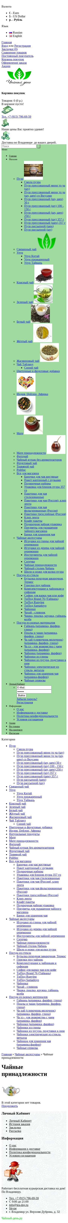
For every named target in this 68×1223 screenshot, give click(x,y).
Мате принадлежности (23, 840)
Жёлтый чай (17, 813)
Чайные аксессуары (21, 919)
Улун (12, 790)
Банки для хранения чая (32, 915)
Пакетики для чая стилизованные (38, 878)
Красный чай (17, 803)
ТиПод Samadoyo (28, 980)
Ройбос (13, 857)
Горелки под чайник (30, 959)
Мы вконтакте (15, 730)
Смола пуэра (25, 749)
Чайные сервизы (27, 1047)
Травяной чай (18, 854)
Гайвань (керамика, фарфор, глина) (39, 1000)
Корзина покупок (13, 59)
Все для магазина (20, 861)
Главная (7, 42)
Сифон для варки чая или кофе (36, 969)
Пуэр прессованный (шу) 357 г (36, 773)
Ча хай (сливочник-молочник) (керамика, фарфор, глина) (36, 1012)
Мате (12, 837)
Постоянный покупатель (17, 56)
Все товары (14, 726)
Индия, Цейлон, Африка (25, 830)
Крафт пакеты (26, 902)
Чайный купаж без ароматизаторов (31, 847)
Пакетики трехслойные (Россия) (37, 895)
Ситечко (22, 939)
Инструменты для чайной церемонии (41, 935)
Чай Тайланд (17, 820)
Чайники (22, 983)
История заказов (19, 1124)
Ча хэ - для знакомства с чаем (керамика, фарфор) (35, 1019)
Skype (13, 1208)
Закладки (15, 1127)
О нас (20, 709)
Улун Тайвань (26, 800)
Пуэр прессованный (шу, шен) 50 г (39, 762)
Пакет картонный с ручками (35, 868)
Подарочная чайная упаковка (35, 905)
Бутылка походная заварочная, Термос (41, 956)
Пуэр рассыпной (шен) (31, 779)
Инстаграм (14, 733)
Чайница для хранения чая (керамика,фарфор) (34, 1043)
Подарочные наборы (30, 871)
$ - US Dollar (17, 16)
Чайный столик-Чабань (32, 946)
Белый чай (16, 810)
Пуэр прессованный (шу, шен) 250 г (40, 769)
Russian (17, 32)
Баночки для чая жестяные (34, 864)
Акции (6, 66)
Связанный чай (19, 786)
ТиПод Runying (27, 976)
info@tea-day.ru (18, 1205)
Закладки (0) (10, 49)
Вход (5, 45)
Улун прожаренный (29, 796)
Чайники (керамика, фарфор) (35, 1024)
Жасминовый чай (20, 817)
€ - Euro (14, 13)
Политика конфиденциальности (37, 716)
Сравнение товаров (14, 52)
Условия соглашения (30, 719)
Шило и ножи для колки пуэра (36, 949)
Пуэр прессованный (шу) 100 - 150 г (40, 766)
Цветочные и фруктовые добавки (30, 827)
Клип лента (24, 898)
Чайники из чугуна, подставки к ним (41, 1031)
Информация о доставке (32, 712)
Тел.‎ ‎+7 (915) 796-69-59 (16, 116)
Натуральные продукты (24, 834)
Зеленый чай (17, 806)
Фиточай (15, 844)
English (17, 36)
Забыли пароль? (27, 699)
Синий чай (24, 823)
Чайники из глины (29, 1027)
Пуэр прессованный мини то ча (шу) (40, 752)
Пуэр (12, 745)
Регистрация (22, 45)
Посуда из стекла (20, 952)
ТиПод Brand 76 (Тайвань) (34, 973)
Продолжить (10, 1106)
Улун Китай (24, 793)
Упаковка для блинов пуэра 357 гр (39, 874)
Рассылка (15, 1130)
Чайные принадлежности (33, 942)
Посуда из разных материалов (28, 997)
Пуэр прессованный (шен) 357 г (37, 776)
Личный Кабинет (17, 684)
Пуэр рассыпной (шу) (31, 783)
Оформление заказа (14, 62)
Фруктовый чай (19, 851)
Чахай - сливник (27, 986)
